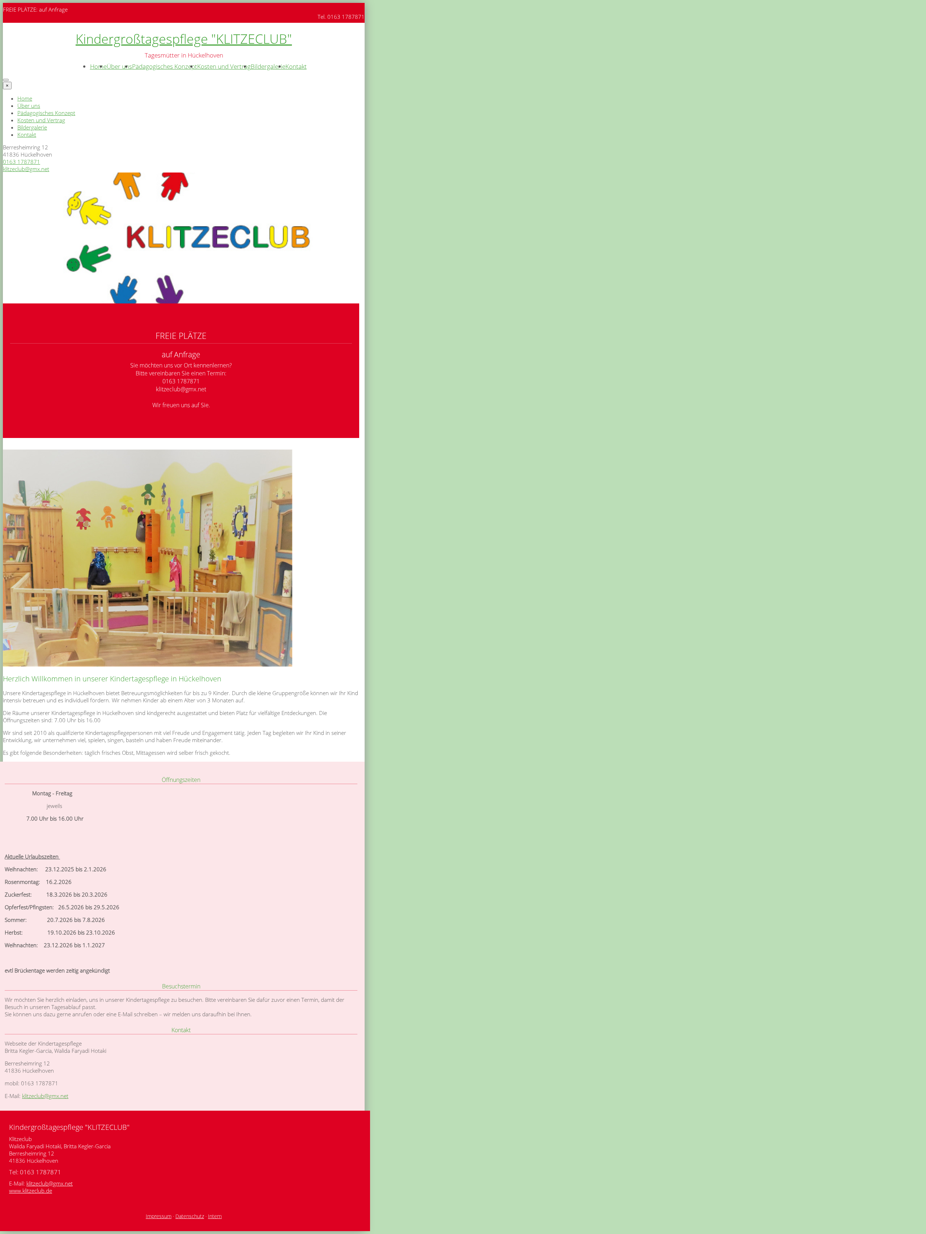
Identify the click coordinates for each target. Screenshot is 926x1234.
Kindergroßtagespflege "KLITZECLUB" (184, 39)
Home (98, 66)
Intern (215, 1216)
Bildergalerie (268, 66)
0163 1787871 (21, 161)
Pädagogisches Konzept (164, 66)
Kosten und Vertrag (224, 66)
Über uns (119, 66)
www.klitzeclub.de (30, 1190)
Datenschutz (189, 1216)
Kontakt (296, 66)
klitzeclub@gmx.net (26, 169)
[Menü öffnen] (6, 80)
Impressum (158, 1216)
